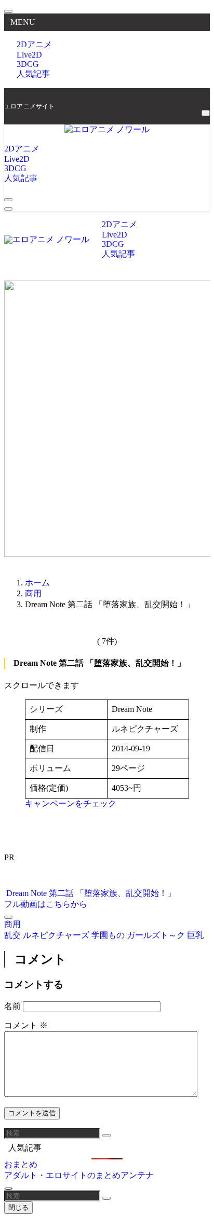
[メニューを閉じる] (8, 11)
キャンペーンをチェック (70, 803)
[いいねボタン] (8, 917)
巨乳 (195, 935)
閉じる (18, 1207)
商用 (12, 924)
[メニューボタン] (8, 209)
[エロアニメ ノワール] (107, 129)
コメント (26, 1025)
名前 (12, 1006)
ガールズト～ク (157, 935)
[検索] (206, 113)
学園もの (109, 935)
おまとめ (20, 1164)
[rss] (205, 100)
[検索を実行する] (106, 1135)
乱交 (13, 935)
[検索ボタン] (8, 199)
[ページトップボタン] (8, 1188)
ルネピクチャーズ (57, 935)
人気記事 (33, 73)
